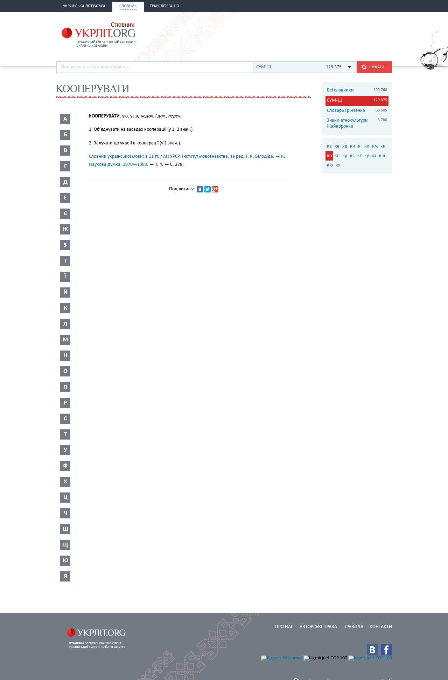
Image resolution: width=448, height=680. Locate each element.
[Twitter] (207, 189)
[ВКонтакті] (200, 189)
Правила (353, 627)
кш (382, 155)
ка (329, 146)
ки (352, 146)
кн (382, 146)
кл (366, 146)
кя (338, 165)
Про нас (284, 627)
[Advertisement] (310, 34)
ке (344, 146)
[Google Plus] (215, 189)
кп (337, 155)
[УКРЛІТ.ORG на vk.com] (372, 649)
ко (329, 155)
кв (337, 146)
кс (352, 155)
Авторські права (318, 627)
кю (330, 165)
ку (366, 155)
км (375, 146)
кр (344, 155)
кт (359, 155)
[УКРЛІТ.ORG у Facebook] (386, 649)
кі (360, 146)
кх (374, 155)
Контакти (381, 627)
